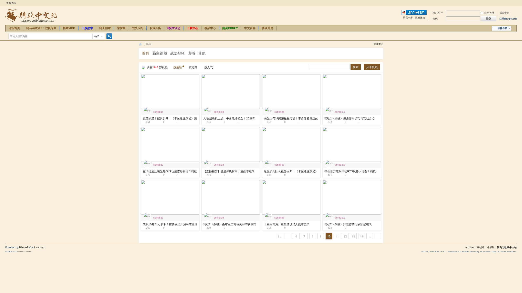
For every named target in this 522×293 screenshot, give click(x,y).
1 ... (280, 236)
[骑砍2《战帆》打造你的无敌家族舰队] (352, 197)
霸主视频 (159, 53)
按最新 (177, 67)
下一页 (378, 236)
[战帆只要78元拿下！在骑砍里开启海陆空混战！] (170, 197)
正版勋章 (87, 28)
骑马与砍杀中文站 (507, 247)
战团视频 (177, 53)
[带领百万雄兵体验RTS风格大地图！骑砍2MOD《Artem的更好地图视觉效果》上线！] (352, 144)
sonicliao (158, 111)
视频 (148, 44)
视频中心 (210, 28)
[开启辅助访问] (516, 3)
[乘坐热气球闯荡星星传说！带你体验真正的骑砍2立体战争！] (291, 91)
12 (345, 236)
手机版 (480, 247)
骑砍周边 (267, 28)
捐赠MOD (69, 28)
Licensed (39, 247)
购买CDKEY (230, 28)
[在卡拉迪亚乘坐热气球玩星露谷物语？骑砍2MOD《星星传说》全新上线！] (170, 144)
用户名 (436, 12)
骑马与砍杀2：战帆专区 (41, 28)
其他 (202, 53)
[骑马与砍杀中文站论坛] (31, 15)
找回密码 (504, 12)
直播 (191, 53)
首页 (145, 53)
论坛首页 (14, 28)
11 (337, 236)
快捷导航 (502, 28)
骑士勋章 (105, 28)
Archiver (469, 247)
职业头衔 (155, 28)
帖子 (96, 36)
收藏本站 (11, 2)
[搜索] (109, 36)
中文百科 (249, 28)
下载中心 (192, 28)
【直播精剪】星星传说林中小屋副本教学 (229, 171)
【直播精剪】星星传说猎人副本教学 (287, 224)
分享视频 (372, 67)
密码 (435, 18)
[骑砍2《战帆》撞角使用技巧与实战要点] (352, 91)
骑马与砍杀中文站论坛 (140, 44)
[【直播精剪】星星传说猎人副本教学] (291, 197)
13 (353, 236)
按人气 (208, 67)
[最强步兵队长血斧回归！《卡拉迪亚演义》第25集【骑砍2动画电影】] (291, 144)
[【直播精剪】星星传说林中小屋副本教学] (231, 144)
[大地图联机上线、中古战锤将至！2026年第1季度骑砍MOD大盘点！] (231, 91)
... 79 (369, 236)
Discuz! (23, 247)
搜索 (355, 67)
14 (361, 236)
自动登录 (489, 12)
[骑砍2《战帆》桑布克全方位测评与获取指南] (231, 197)
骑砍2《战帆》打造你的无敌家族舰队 (348, 224)
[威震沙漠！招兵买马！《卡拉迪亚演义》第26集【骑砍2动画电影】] (170, 91)
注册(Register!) (508, 18)
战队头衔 (137, 28)
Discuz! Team (24, 251)
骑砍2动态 (173, 28)
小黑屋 (490, 247)
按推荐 (193, 67)
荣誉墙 (121, 28)
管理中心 (378, 44)
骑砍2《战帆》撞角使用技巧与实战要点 (349, 118)
